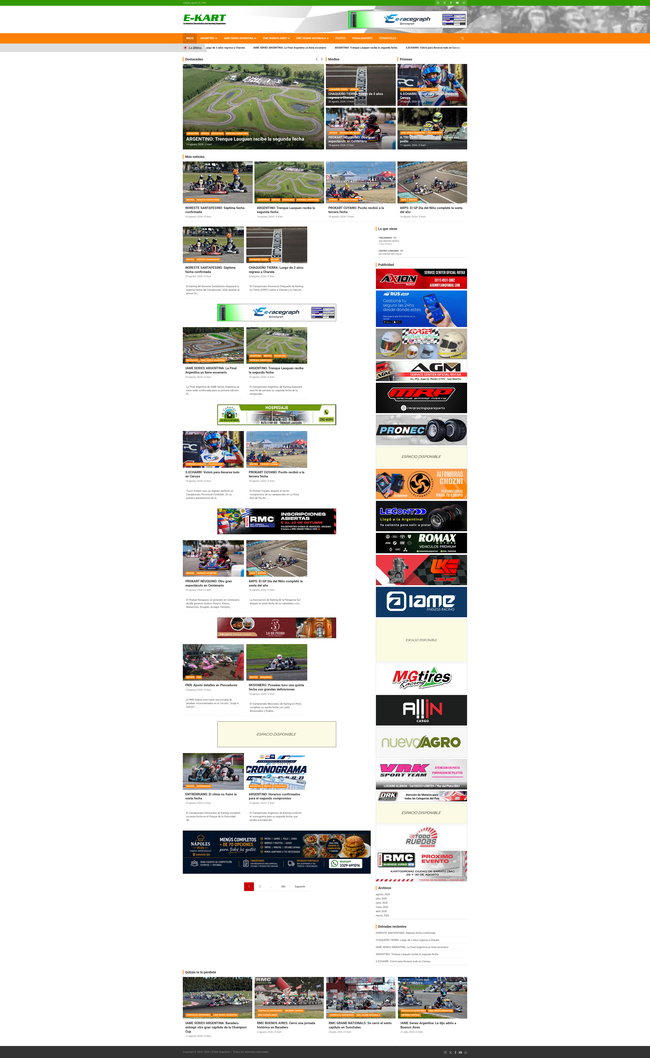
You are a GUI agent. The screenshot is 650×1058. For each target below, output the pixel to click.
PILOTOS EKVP (430, 89)
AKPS (403, 200)
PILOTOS (340, 38)
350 (283, 886)
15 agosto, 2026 (257, 803)
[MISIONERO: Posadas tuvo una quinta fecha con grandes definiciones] (277, 662)
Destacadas (194, 59)
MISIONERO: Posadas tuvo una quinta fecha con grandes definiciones (276, 687)
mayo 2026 (382, 907)
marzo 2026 (382, 915)
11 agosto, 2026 (408, 145)
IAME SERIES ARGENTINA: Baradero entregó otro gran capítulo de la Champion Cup (216, 1027)
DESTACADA (217, 133)
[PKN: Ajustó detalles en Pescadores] (213, 662)
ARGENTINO (207, 38)
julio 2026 (381, 898)
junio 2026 (381, 902)
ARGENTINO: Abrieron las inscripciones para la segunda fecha (252, 139)
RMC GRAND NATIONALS (311, 38)
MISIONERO (265, 677)
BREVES (205, 133)
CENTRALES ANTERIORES (198, 1015)
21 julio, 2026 (407, 1032)
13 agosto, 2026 (194, 144)
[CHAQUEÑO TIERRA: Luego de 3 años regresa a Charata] (277, 244)
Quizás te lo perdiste (200, 972)
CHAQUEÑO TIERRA (338, 89)
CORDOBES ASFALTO (410, 89)
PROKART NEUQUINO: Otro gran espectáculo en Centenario (351, 139)
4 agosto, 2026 (265, 1032)
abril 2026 (381, 911)
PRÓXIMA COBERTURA (308, 200)
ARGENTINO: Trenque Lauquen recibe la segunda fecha (273, 47)
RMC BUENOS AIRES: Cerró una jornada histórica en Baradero (286, 1025)
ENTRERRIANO (204, 786)
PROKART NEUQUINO (350, 133)
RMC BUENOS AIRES (275, 38)
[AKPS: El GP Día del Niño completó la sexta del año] (277, 558)
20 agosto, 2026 (336, 101)
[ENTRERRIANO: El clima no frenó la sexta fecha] (213, 771)
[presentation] (317, 59)
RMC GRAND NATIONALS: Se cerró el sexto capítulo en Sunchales (360, 1025)
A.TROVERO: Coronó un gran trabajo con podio (429, 139)
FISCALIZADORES (362, 38)
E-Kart (208, 144)
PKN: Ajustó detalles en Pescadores (211, 685)
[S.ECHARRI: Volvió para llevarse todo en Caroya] (213, 449)
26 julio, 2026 (336, 1032)
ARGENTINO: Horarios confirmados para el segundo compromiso (274, 796)
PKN (199, 677)
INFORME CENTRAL (294, 1011)
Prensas (406, 59)
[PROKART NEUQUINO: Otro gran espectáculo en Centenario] (213, 558)
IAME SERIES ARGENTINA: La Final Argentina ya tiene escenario (211, 370)
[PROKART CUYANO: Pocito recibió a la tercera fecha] (277, 449)
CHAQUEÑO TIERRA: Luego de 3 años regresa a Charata (355, 96)
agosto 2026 (383, 894)
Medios (333, 59)
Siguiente (300, 886)
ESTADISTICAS (387, 38)
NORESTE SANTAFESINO (208, 200)
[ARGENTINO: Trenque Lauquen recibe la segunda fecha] (277, 345)
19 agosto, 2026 (265, 216)
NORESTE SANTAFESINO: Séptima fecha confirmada (406, 47)
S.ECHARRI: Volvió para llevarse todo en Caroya (340, 47)
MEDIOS (354, 89)
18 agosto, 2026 (336, 145)
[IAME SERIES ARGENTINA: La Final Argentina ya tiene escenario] (213, 345)
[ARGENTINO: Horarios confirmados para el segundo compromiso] (277, 771)
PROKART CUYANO (349, 200)
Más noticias (194, 157)
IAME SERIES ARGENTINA (238, 38)
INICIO (189, 38)
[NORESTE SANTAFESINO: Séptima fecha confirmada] (213, 244)
